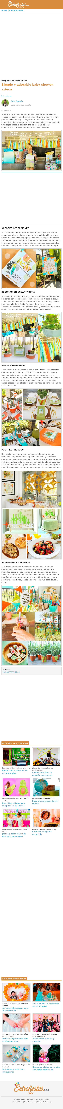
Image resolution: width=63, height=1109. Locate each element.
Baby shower (6, 96)
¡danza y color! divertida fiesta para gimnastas (14, 833)
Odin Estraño (17, 101)
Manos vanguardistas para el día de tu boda (15, 1037)
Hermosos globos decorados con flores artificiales (46, 1067)
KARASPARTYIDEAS (11, 672)
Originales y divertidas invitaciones (16, 1068)
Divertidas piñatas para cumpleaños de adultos (15, 802)
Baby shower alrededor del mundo (45, 801)
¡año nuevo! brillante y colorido (45, 1037)
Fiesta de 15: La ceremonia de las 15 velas (46, 1005)
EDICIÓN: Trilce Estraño (21, 105)
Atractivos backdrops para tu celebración (15, 1007)
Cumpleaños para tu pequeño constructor (42, 771)
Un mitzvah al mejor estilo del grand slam (16, 770)
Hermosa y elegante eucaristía (44, 831)
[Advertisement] (31, 46)
